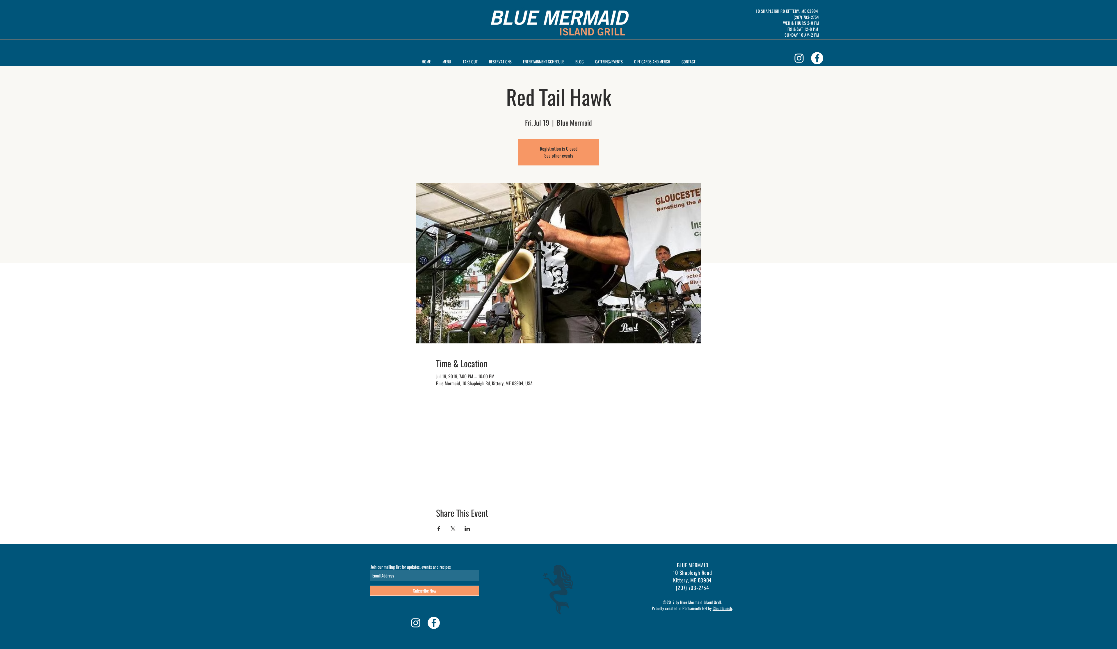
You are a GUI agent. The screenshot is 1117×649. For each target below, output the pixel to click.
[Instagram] (799, 58)
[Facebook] (817, 58)
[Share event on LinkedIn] (467, 528)
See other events (558, 156)
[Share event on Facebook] (439, 528)
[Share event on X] (453, 528)
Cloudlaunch (722, 608)
